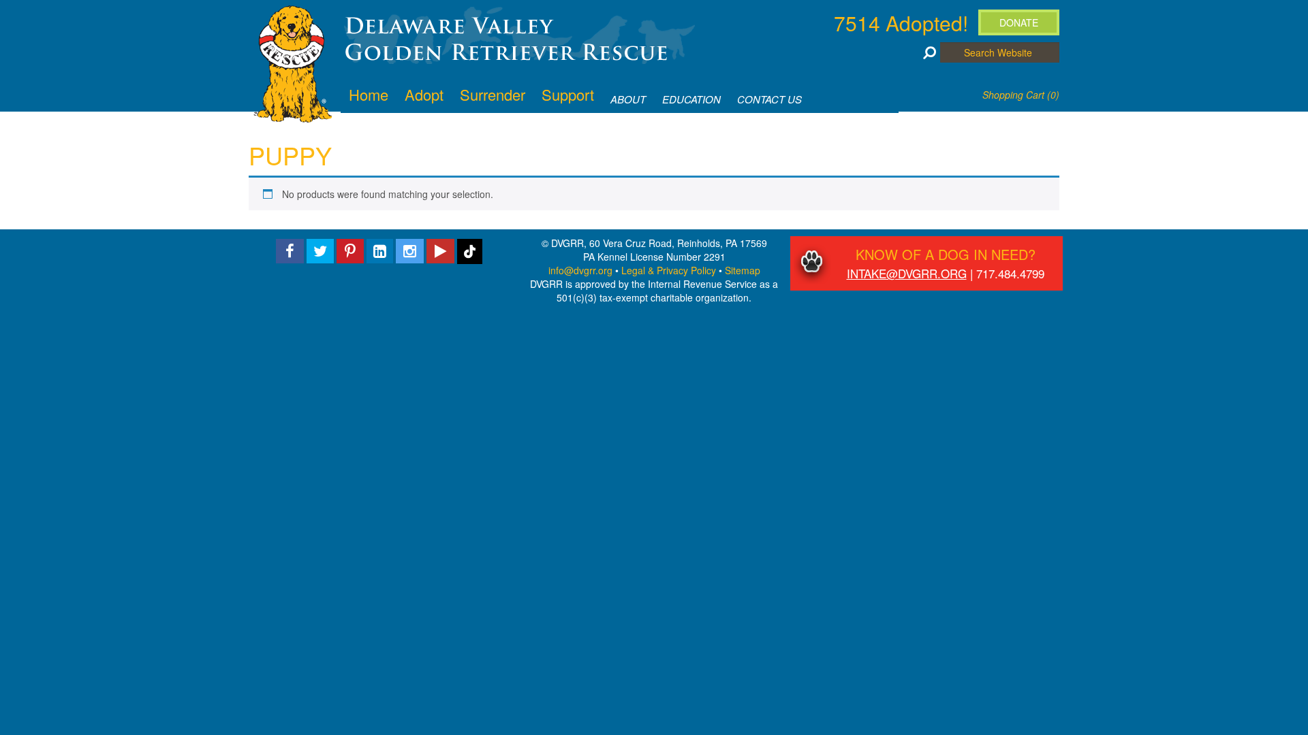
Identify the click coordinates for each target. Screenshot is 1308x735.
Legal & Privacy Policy (668, 270)
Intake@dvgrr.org (907, 273)
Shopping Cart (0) (1020, 94)
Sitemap (742, 270)
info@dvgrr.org (580, 270)
